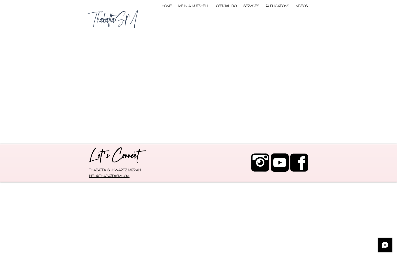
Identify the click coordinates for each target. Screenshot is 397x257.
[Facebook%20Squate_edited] (299, 162)
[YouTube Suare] (280, 162)
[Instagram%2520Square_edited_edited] (260, 162)
